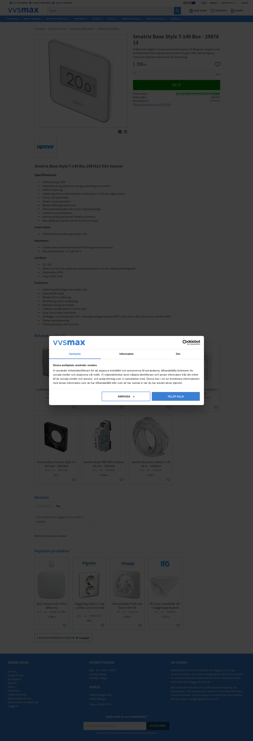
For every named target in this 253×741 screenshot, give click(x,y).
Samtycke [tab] (75, 353)
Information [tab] (126, 353)
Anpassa (124, 396)
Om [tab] (178, 353)
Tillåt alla (176, 396)
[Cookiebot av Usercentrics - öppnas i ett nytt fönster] (185, 342)
